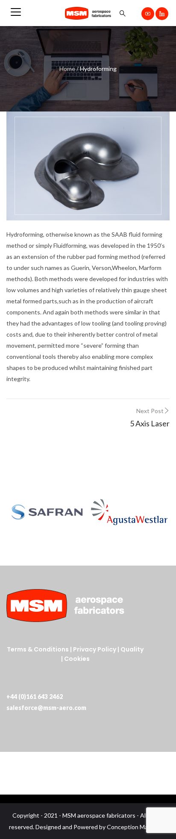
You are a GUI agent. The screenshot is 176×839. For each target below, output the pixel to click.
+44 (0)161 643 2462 (34, 696)
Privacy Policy (94, 649)
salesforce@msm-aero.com (46, 707)
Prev (17, 512)
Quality (132, 649)
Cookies (77, 658)
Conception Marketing (137, 826)
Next (158, 512)
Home (67, 68)
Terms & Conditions (38, 649)
